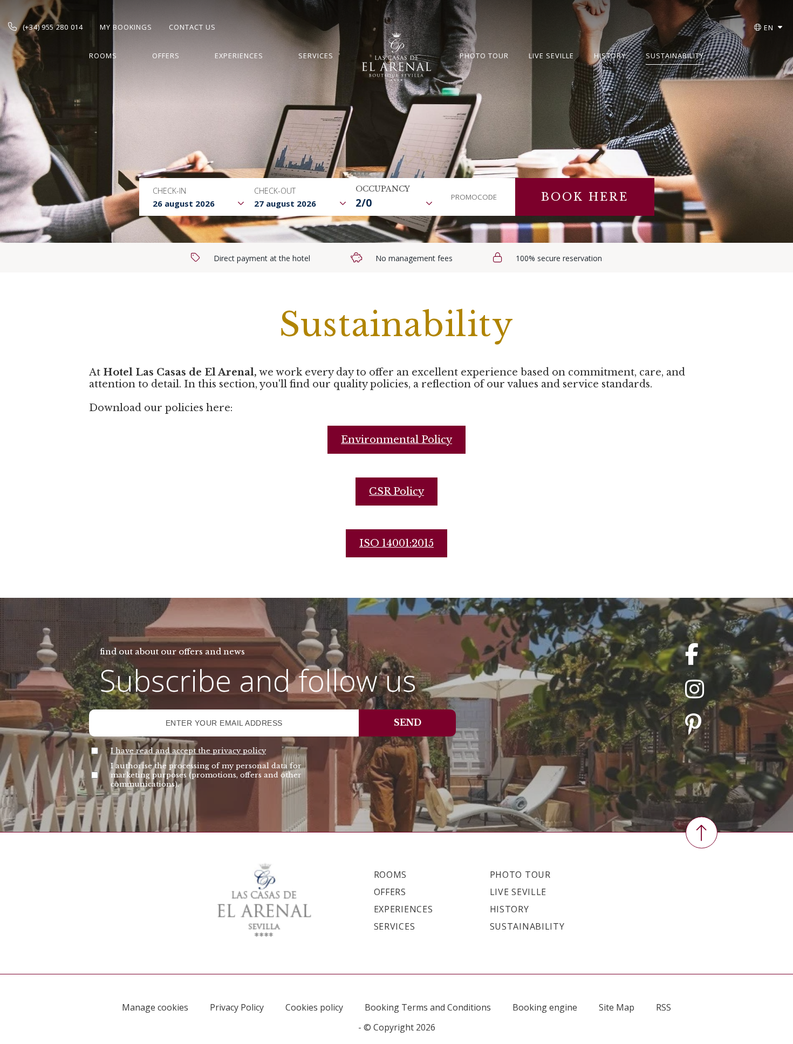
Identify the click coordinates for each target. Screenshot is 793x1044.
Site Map (616, 1007)
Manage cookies (155, 1007)
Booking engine (544, 1007)
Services (315, 55)
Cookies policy (314, 1007)
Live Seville (551, 55)
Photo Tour (484, 55)
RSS (663, 1007)
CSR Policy (396, 491)
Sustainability (675, 55)
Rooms (103, 55)
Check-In (169, 191)
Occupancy (383, 189)
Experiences (239, 55)
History (610, 55)
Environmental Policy (396, 440)
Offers (166, 55)
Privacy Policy (237, 1007)
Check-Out (275, 191)
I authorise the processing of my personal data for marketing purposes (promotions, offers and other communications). (206, 775)
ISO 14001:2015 (396, 543)
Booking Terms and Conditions (428, 1007)
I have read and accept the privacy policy (188, 750)
